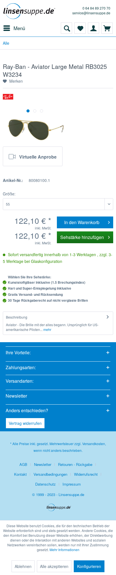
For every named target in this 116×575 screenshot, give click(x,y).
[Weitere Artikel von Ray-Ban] (8, 99)
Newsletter (42, 464)
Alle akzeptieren (54, 566)
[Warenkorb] (107, 28)
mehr (47, 329)
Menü (19, 27)
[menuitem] (14, 28)
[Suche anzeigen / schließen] (66, 28)
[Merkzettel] (80, 28)
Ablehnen (23, 566)
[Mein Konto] (93, 28)
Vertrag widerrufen (25, 423)
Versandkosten (93, 443)
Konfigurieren (89, 566)
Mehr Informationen (64, 549)
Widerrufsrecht (86, 474)
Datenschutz (45, 484)
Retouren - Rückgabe (75, 464)
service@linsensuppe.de (91, 12)
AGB (23, 464)
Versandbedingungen (50, 474)
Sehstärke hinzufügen (82, 237)
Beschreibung (16, 317)
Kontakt (20, 474)
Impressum (72, 484)
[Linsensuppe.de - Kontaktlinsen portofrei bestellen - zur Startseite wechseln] (30, 11)
